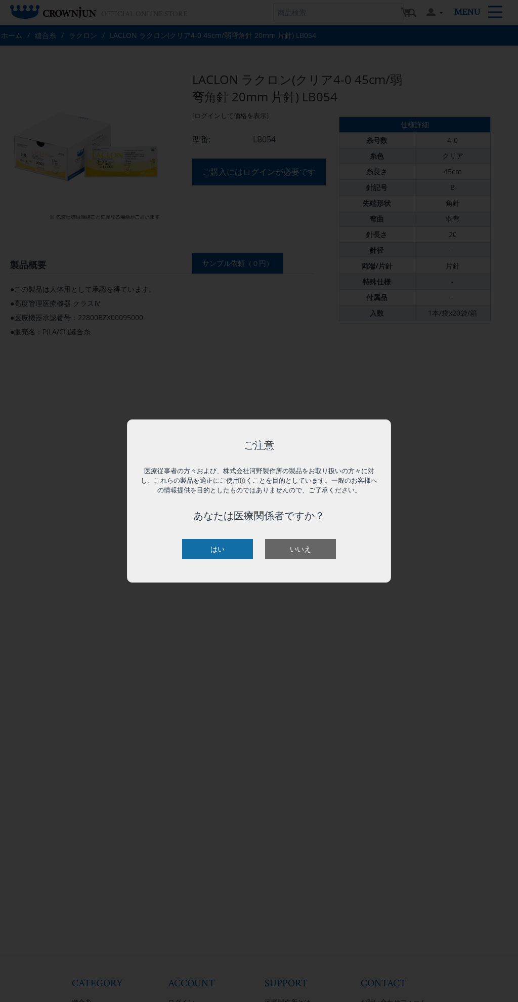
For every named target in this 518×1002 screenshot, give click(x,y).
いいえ (300, 549)
